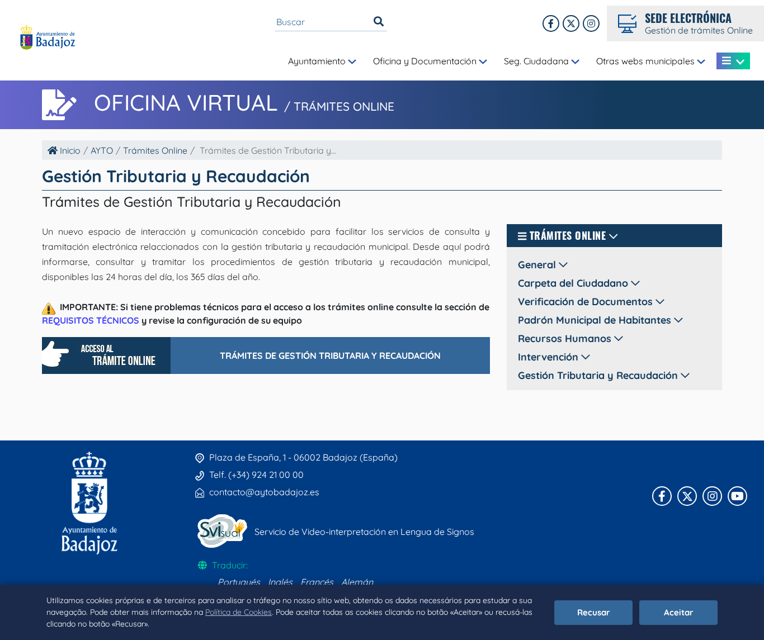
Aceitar (679, 612)
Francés (316, 581)
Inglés (280, 581)
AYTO (102, 150)
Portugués (239, 581)
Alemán (357, 581)
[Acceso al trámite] (106, 355)
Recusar (593, 612)
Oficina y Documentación (426, 61)
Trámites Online (155, 150)
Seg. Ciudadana (537, 61)
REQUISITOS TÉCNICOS (90, 320)
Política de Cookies (238, 612)
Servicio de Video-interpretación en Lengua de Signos (364, 531)
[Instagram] (591, 23)
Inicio (69, 150)
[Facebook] (551, 23)
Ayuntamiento (318, 61)
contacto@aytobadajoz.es (264, 491)
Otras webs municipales (646, 61)
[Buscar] (378, 22)
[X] (571, 23)
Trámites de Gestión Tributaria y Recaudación (330, 355)
